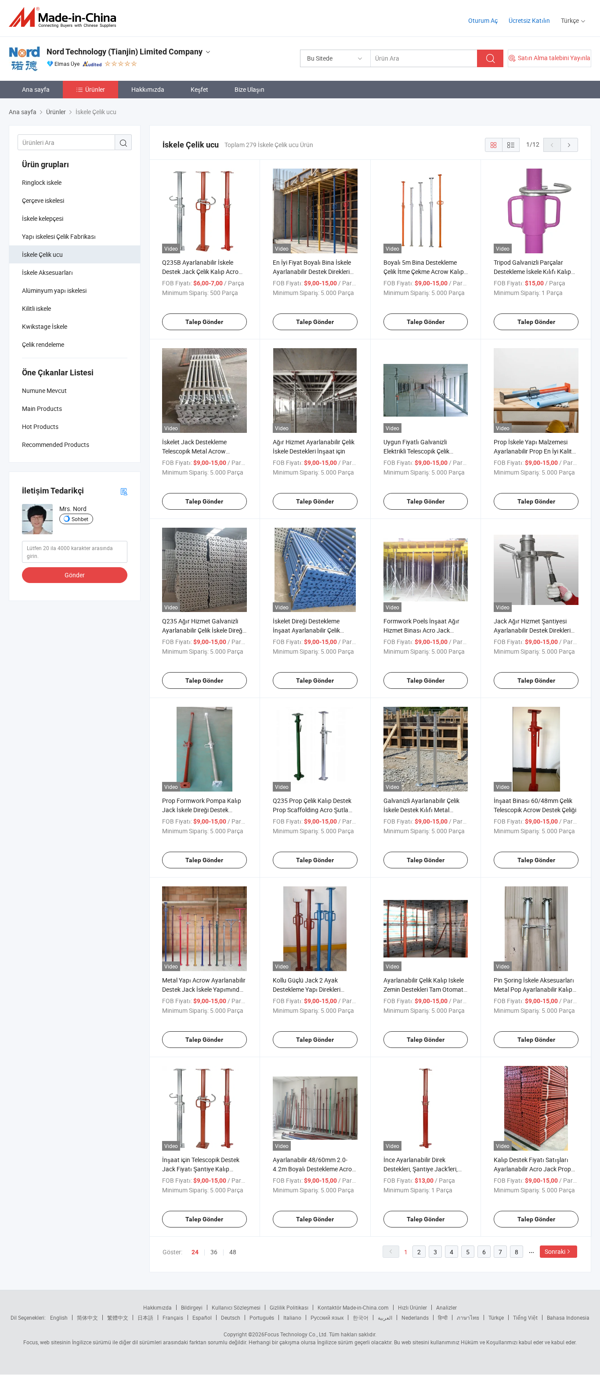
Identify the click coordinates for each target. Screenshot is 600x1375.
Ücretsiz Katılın (529, 20)
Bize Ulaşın (249, 89)
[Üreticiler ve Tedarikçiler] (65, 17)
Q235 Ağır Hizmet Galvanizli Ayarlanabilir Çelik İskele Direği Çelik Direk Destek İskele (203, 630)
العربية (385, 1317)
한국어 (361, 1317)
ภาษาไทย (468, 1317)
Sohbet (80, 518)
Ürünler (95, 89)
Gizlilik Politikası (289, 1307)
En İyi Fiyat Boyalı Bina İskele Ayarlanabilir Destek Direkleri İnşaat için (312, 271)
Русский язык (327, 1317)
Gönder (75, 575)
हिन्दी (443, 1317)
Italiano (292, 1317)
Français (173, 1317)
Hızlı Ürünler (412, 1307)
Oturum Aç (483, 20)
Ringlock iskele (41, 182)
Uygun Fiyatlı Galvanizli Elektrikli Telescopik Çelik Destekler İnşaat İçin (416, 451)
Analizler (446, 1307)
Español (202, 1317)
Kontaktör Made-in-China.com (353, 1307)
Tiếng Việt (525, 1317)
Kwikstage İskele (44, 326)
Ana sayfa (36, 89)
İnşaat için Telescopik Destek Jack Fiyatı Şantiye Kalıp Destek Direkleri (200, 1168)
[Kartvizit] (123, 491)
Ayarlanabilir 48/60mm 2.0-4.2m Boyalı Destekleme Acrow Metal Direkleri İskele (315, 1168)
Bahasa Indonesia (568, 1317)
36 (213, 1252)
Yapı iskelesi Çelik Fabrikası (59, 236)
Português (261, 1317)
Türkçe (496, 1317)
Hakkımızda (147, 89)
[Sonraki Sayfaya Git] (569, 144)
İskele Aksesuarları (47, 272)
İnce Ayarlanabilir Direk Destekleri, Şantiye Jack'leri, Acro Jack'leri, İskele (420, 1168)
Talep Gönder (204, 321)
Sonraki (555, 1251)
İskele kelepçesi (42, 218)
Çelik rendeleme (43, 344)
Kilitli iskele (36, 308)
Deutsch (230, 1317)
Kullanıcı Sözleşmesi (236, 1307)
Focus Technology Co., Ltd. (296, 1334)
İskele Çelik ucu (42, 254)
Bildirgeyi (191, 1307)
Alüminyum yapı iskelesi (54, 290)
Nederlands (415, 1317)
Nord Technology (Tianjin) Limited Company (124, 51)
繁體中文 (117, 1317)
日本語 (145, 1317)
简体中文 (87, 1317)
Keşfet (199, 89)
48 (232, 1252)
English (59, 1317)
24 (195, 1252)
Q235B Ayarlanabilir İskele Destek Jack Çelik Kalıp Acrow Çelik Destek (202, 271)
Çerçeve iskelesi (43, 200)
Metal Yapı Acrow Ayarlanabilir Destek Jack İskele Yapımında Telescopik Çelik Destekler (204, 989)
